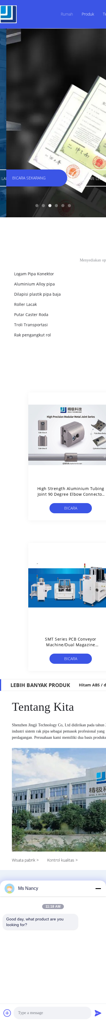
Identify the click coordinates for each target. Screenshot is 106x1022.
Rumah (67, 14)
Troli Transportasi (31, 324)
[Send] (98, 1013)
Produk (88, 14)
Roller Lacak (25, 304)
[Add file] (7, 1013)
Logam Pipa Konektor (34, 273)
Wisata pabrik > (25, 860)
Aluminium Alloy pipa (34, 284)
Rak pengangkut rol (32, 335)
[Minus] (98, 888)
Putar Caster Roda (31, 314)
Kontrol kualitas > (62, 860)
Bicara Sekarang (70, 509)
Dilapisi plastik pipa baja (37, 294)
